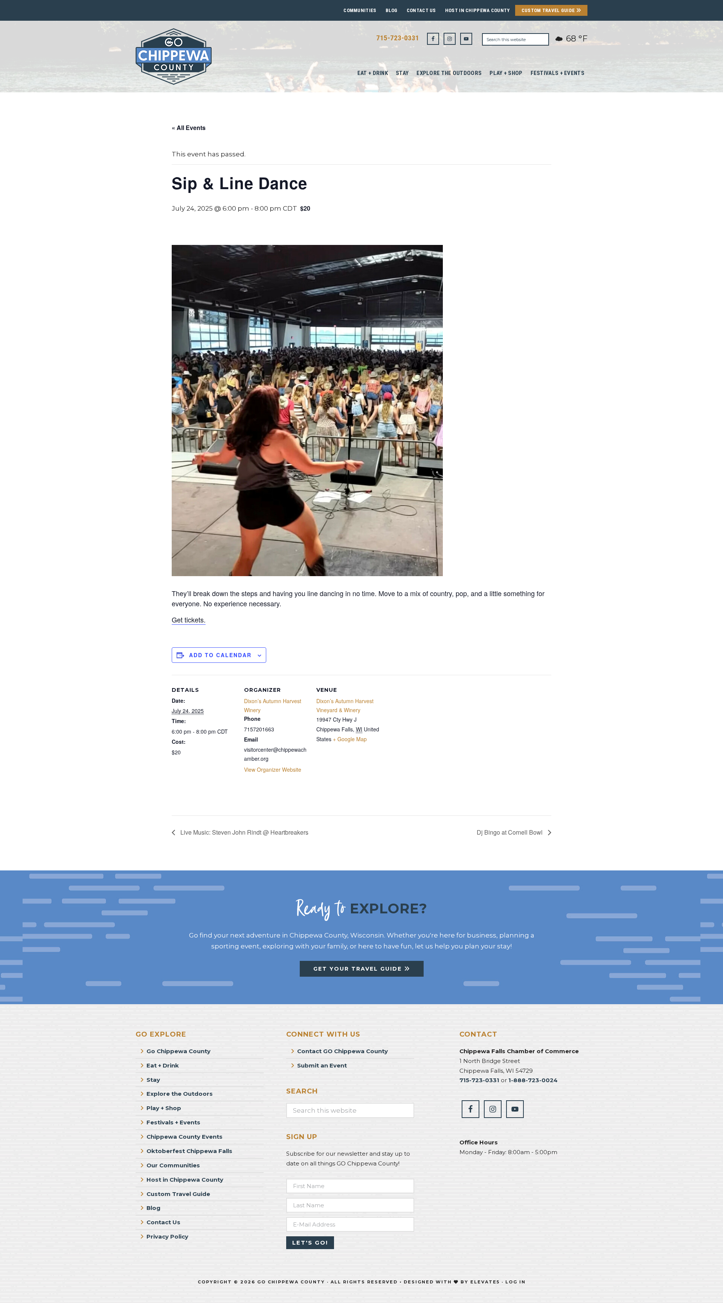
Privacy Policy (167, 1236)
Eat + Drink (162, 1065)
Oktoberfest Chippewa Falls (189, 1151)
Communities (359, 10)
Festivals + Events (173, 1122)
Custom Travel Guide (549, 10)
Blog (392, 10)
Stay (153, 1079)
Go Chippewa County (178, 1051)
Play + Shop (163, 1108)
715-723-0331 (397, 38)
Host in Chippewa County (477, 10)
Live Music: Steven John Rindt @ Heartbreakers (243, 832)
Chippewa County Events (184, 1136)
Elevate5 (485, 1282)
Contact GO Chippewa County (342, 1051)
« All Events (189, 127)
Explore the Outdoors (179, 1093)
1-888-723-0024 (533, 1080)
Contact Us (421, 10)
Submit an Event (322, 1065)
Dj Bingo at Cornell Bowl (510, 832)
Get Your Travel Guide (358, 968)
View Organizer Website (272, 769)
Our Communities (173, 1165)
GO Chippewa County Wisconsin (192, 56)
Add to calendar (220, 655)
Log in (515, 1282)
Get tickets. (189, 619)
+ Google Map (350, 739)
